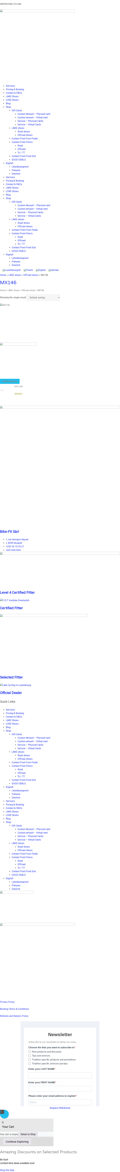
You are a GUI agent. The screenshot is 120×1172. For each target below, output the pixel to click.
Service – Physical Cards (30, 121)
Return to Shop (28, 1134)
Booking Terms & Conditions (14, 1009)
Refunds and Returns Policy (14, 1016)
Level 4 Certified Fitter (17, 592)
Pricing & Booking (15, 89)
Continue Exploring (17, 1141)
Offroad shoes (25, 135)
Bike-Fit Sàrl (9, 532)
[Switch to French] (28, 270)
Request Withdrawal (60, 1108)
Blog (8, 103)
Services (10, 85)
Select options (9, 381)
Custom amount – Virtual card (33, 117)
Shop (8, 107)
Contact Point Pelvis (22, 142)
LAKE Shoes (12, 96)
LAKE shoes (18, 128)
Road (20, 145)
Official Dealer (11, 693)
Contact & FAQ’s (14, 93)
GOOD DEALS (19, 159)
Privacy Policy (7, 1002)
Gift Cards (17, 110)
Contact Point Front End (24, 156)
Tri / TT (21, 152)
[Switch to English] (40, 270)
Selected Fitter (11, 677)
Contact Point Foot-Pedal (25, 138)
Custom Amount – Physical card (34, 114)
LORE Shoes (12, 100)
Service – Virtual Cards (29, 124)
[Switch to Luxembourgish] (11, 270)
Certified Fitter (11, 608)
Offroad (21, 149)
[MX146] (18, 358)
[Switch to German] (53, 270)
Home (3, 275)
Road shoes (24, 131)
